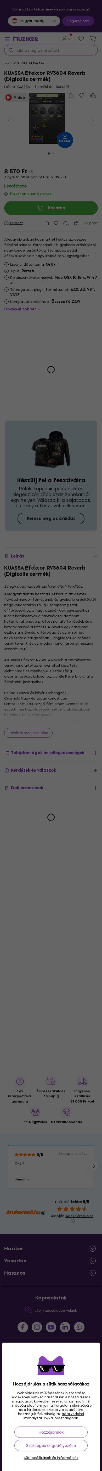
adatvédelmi (73, 1414)
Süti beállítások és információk (51, 1458)
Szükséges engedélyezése (51, 1445)
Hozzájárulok (51, 1432)
